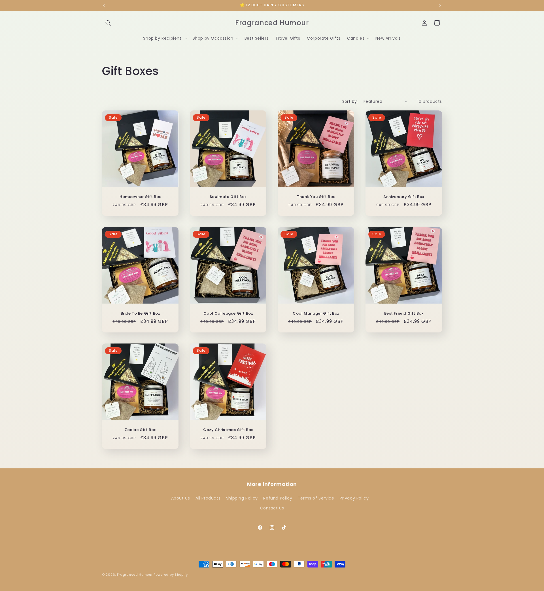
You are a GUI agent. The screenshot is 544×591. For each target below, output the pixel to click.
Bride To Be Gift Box (140, 313)
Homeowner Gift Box (140, 197)
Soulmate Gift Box (228, 197)
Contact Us (272, 508)
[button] (108, 23)
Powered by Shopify (171, 574)
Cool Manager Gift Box (316, 313)
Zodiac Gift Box (140, 430)
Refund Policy (277, 498)
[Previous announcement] (104, 5)
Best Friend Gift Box (404, 313)
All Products (208, 498)
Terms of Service (316, 498)
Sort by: (350, 101)
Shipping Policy (242, 498)
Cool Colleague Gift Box (228, 313)
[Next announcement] (440, 5)
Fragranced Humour (135, 574)
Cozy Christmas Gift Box (228, 430)
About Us (180, 498)
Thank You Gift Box (316, 197)
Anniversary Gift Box (403, 197)
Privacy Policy (354, 498)
